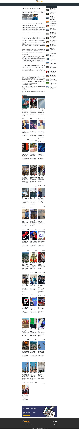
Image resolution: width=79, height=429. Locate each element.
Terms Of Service (55, 424)
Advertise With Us (54, 423)
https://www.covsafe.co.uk (29, 84)
